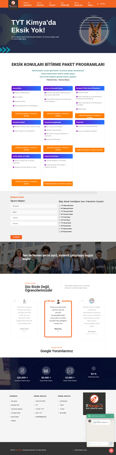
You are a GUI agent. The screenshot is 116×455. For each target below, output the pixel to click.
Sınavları (40, 4)
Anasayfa (28, 4)
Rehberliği (65, 4)
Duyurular (78, 4)
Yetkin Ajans (19, 450)
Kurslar (52, 4)
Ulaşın (90, 4)
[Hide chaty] (111, 450)
